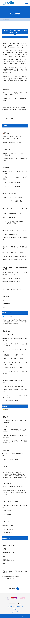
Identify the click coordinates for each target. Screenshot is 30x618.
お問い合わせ (11, 588)
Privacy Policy (13, 611)
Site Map (19, 611)
